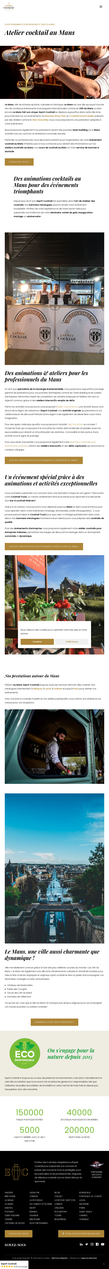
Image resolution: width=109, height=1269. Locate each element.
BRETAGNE (10, 1196)
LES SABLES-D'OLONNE (41, 1204)
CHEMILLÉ (84, 1219)
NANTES (9, 1207)
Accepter (37, 641)
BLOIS (57, 1192)
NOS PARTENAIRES (39, 1223)
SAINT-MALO (85, 1211)
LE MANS (9, 1204)
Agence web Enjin (89, 1258)
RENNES (33, 1211)
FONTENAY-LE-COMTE (90, 1196)
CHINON (34, 1196)
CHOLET (58, 1196)
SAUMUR (34, 1215)
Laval (48, 688)
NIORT (33, 1207)
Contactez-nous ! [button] (19, 162)
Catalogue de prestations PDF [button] (82, 1233)
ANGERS (9, 1192)
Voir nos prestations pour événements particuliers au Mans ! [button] (44, 546)
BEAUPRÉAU (60, 1219)
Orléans (58, 688)
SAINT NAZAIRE (12, 1215)
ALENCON (34, 1192)
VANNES (83, 1215)
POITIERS (9, 1211)
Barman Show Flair (55, 116)
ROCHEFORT (60, 1211)
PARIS (82, 1207)
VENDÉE (8, 1219)
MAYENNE (84, 1204)
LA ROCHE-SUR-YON (64, 1200)
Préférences (72, 641)
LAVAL (82, 1200)
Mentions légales (59, 1258)
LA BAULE (9, 1200)
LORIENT (58, 1204)
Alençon (37, 688)
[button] (101, 6)
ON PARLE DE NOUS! (15, 1223)
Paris (76, 688)
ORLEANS (59, 1207)
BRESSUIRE (35, 1219)
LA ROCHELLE (36, 1200)
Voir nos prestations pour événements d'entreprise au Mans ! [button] (44, 460)
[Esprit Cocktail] (9, 6)
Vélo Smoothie (40, 119)
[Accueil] (16, 1172)
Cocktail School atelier (82, 116)
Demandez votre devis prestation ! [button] (54, 1022)
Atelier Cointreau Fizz (67, 406)
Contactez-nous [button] (18, 1233)
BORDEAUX (84, 1192)
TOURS (58, 1215)
